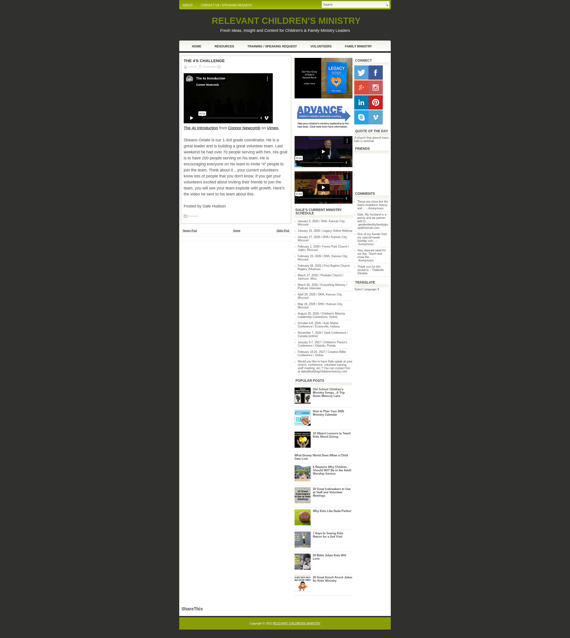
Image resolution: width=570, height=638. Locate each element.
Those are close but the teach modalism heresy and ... (372, 205)
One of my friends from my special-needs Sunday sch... (372, 237)
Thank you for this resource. (369, 268)
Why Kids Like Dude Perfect (332, 511)
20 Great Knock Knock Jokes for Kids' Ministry (332, 579)
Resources (224, 46)
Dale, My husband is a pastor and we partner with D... (371, 218)
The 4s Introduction (201, 128)
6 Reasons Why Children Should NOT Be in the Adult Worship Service (332, 470)
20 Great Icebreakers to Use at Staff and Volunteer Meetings (331, 492)
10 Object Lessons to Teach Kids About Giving (332, 435)
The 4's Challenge (204, 61)
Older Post (283, 230)
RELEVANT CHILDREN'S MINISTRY (286, 21)
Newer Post (190, 230)
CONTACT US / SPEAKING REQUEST (226, 5)
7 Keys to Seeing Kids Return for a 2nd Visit (328, 535)
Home (196, 46)
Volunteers (321, 46)
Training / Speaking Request (272, 46)
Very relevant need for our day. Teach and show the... (371, 254)
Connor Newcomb (244, 128)
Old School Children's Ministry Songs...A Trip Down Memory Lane (329, 393)
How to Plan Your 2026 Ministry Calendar (328, 413)
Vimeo (272, 128)
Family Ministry (358, 46)
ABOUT (188, 5)
